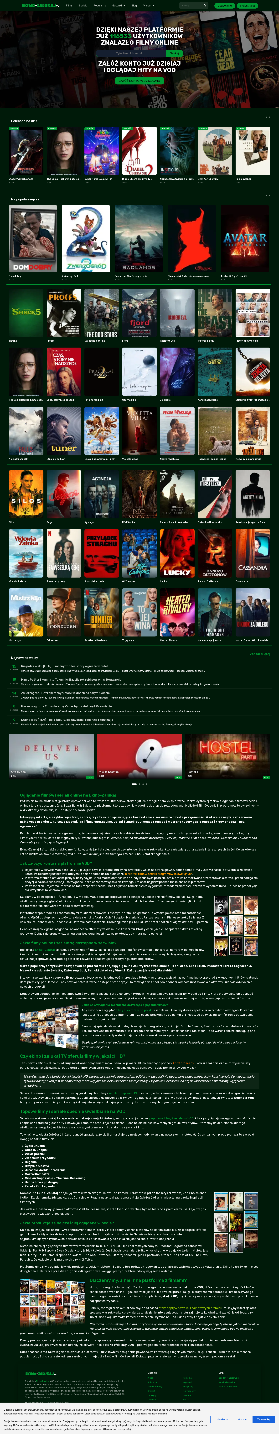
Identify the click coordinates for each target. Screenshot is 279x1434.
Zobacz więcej (260, 654)
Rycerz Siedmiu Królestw (174, 522)
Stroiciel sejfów (56, 459)
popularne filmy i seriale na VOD (171, 1118)
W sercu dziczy (206, 340)
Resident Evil (167, 340)
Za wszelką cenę (56, 581)
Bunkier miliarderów (95, 640)
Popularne (100, 5)
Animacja (152, 1382)
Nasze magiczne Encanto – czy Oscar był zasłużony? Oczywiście (66, 706)
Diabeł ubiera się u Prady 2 (137, 179)
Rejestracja (247, 5)
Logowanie (225, 5)
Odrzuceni (52, 640)
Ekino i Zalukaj (45, 950)
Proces (51, 340)
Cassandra (242, 581)
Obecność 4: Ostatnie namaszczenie (188, 276)
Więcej (147, 5)
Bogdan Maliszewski (229, 1378)
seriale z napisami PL (123, 1093)
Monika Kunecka (227, 1382)
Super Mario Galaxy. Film (98, 179)
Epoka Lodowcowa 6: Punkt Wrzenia (104, 459)
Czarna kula (129, 400)
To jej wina (128, 640)
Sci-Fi (186, 1399)
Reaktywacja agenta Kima (250, 522)
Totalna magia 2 (93, 400)
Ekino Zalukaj (42, 1381)
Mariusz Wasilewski (228, 1386)
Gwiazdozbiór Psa (94, 340)
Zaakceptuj (263, 1419)
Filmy (69, 5)
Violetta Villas (130, 459)
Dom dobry (15, 276)
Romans (187, 1395)
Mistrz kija (15, 640)
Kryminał (187, 1382)
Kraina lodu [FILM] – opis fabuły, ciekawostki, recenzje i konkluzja (67, 720)
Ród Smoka (128, 522)
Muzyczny (188, 1386)
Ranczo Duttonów (208, 581)
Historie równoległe (247, 340)
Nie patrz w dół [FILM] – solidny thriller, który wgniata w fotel (64, 666)
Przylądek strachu (94, 581)
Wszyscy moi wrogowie (248, 459)
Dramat (151, 1391)
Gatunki (117, 5)
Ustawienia (221, 1419)
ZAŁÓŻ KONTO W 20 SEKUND (139, 80)
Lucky (163, 581)
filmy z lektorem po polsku (134, 1010)
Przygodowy (189, 1391)
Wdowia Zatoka (17, 581)
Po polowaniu (243, 179)
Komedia (187, 1378)
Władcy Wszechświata (21, 179)
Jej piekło (165, 400)
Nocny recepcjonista (209, 640)
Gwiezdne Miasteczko (210, 522)
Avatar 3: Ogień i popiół (234, 276)
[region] (139, 1418)
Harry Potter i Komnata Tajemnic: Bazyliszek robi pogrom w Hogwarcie (71, 679)
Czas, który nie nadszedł (60, 400)
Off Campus (128, 581)
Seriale (83, 5)
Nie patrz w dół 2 (18, 459)
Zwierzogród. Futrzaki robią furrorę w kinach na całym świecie (65, 693)
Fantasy (152, 1399)
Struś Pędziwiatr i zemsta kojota (254, 400)
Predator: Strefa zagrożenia (131, 276)
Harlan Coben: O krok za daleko (253, 640)
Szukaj (174, 53)
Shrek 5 (13, 340)
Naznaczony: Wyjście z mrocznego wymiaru (184, 179)
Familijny (152, 1395)
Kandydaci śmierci (208, 400)
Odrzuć (242, 1419)
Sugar (50, 522)
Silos (11, 522)
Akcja (150, 1378)
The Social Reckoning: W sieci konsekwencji (71, 179)
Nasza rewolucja (169, 459)
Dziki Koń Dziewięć (208, 179)
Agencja (89, 522)
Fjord (125, 340)
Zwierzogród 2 (70, 276)
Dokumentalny (155, 1386)
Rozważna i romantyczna (212, 459)
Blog (134, 5)
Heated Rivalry (168, 640)
